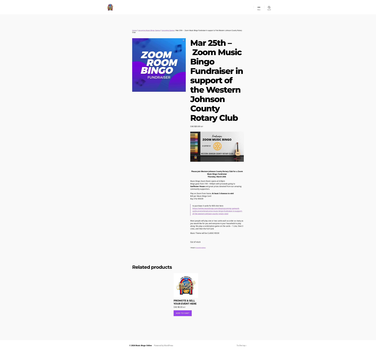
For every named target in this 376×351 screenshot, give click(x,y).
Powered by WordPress (163, 345)
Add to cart (182, 313)
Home (134, 30)
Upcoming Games (168, 30)
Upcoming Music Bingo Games (149, 30)
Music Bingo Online (143, 345)
